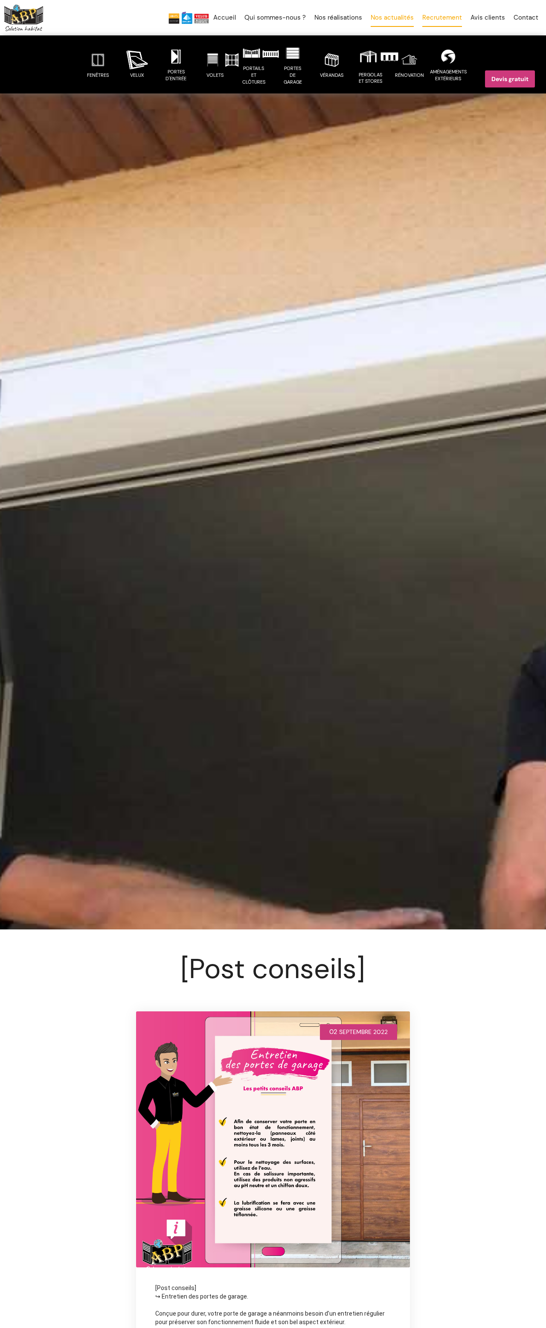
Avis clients (487, 17)
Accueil (224, 17)
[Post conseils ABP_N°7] (273, 1139)
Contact (526, 17)
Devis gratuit (510, 78)
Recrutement (442, 17)
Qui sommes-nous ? (275, 17)
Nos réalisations (338, 17)
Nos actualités (392, 17)
